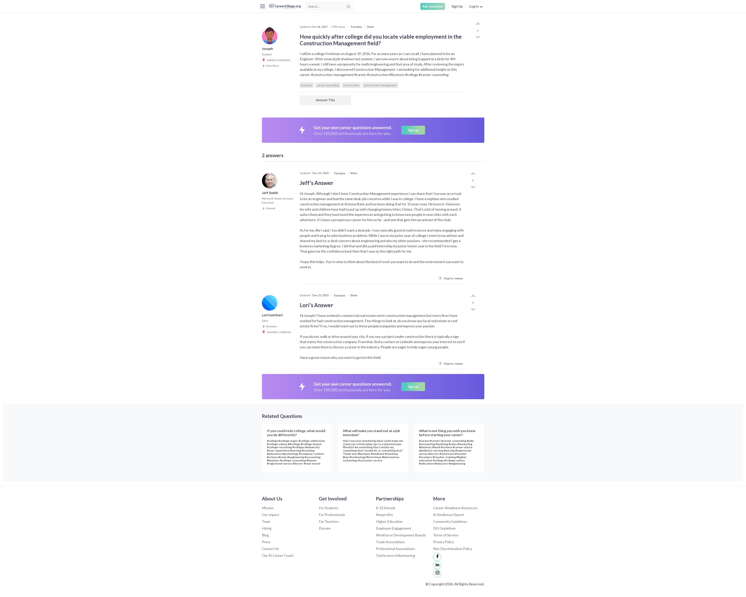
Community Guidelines (450, 521)
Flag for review (451, 278)
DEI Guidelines (444, 528)
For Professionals (332, 514)
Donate (324, 528)
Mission (268, 508)
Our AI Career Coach (278, 555)
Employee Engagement (393, 528)
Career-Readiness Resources (455, 508)
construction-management (380, 85)
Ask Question (432, 6)
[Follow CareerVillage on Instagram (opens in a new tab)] (437, 573)
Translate (356, 26)
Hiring (266, 528)
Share (370, 26)
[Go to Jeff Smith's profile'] (270, 182)
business (306, 85)
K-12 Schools (385, 508)
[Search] (348, 6)
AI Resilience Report (448, 514)
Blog (265, 535)
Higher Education (389, 521)
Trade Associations (390, 542)
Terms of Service (445, 535)
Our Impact (270, 514)
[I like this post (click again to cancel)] (477, 23)
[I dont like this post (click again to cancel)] (477, 37)
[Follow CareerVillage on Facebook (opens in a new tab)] (437, 557)
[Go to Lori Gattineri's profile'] (270, 304)
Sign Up (457, 6)
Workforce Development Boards (401, 535)
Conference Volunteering (395, 555)
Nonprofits (384, 514)
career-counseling (328, 85)
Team (266, 521)
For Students (328, 508)
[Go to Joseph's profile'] (270, 38)
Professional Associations (395, 548)
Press (266, 542)
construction (351, 85)
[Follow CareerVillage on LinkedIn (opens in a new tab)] (437, 565)
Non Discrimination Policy (452, 548)
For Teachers (329, 521)
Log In (474, 6)
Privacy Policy (443, 542)
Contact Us (270, 548)
